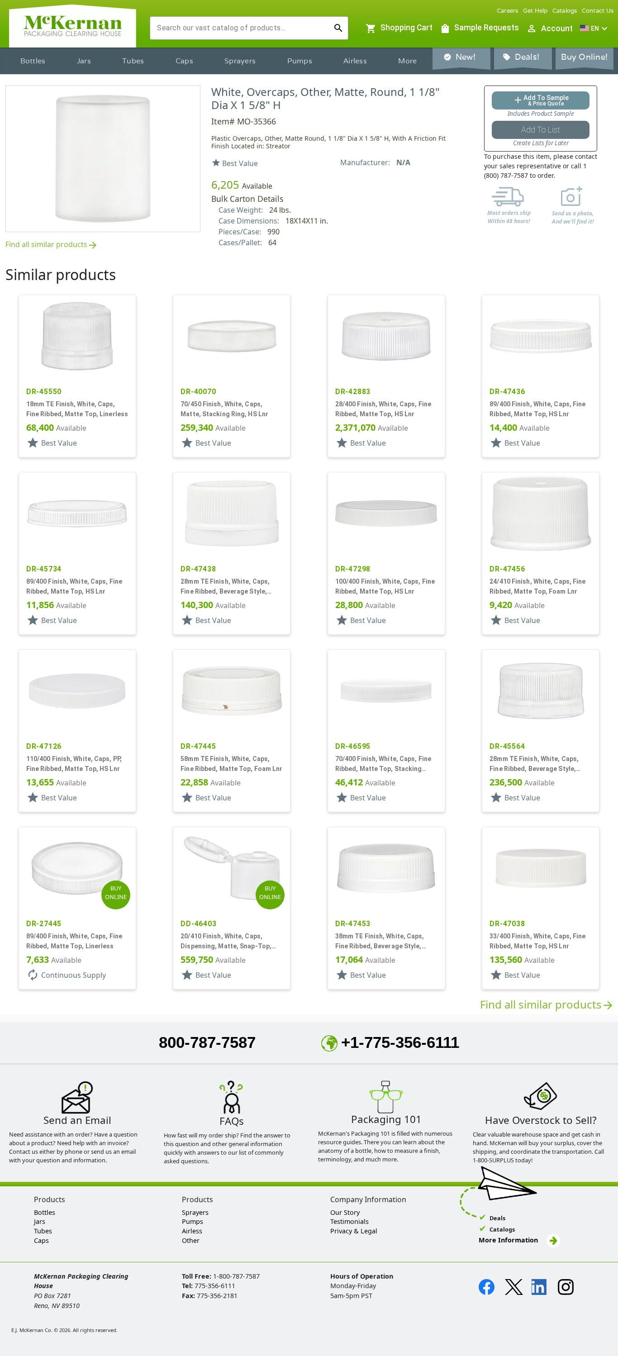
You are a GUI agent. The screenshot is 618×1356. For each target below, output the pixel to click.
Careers (507, 10)
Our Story (345, 1212)
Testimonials (349, 1221)
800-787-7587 (207, 1042)
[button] (594, 28)
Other (191, 1240)
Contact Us (598, 10)
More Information (509, 1240)
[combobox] (242, 28)
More (407, 61)
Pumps (299, 61)
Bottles (33, 61)
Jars (84, 61)
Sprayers (240, 61)
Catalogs (564, 10)
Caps (184, 61)
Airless (355, 61)
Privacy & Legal (353, 1231)
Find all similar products (51, 245)
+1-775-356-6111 (400, 1042)
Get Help (535, 10)
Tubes (133, 61)
